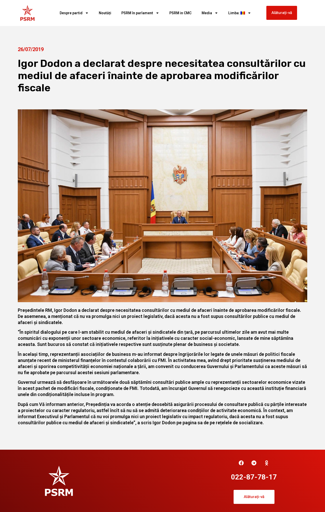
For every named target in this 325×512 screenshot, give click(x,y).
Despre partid (71, 13)
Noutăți (105, 13)
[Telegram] (254, 463)
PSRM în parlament (137, 13)
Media (207, 13)
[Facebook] (241, 463)
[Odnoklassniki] (267, 463)
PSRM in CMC (180, 13)
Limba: (234, 13)
